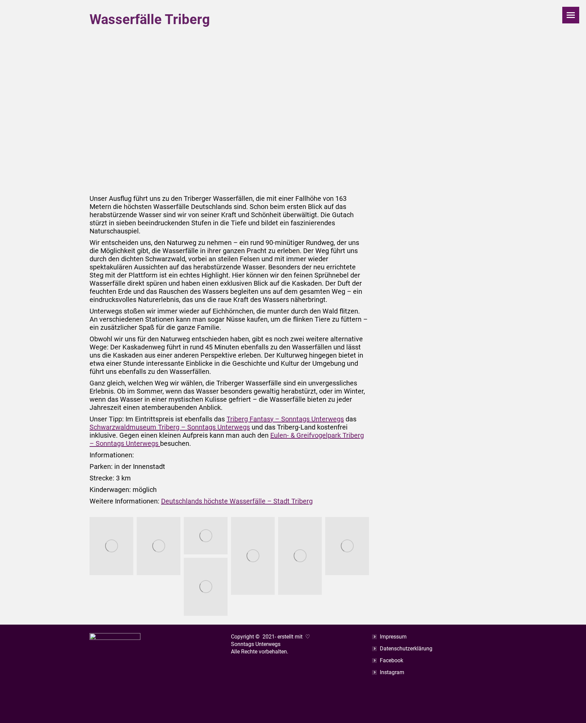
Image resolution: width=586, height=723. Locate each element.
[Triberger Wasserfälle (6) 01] (206, 587)
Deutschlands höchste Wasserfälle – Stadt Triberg (237, 501)
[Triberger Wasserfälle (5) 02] (347, 546)
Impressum (393, 636)
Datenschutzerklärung (406, 648)
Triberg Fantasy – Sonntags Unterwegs (285, 419)
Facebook (391, 660)
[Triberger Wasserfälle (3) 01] (253, 556)
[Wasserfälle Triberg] (111, 546)
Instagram (392, 672)
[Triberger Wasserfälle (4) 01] (300, 556)
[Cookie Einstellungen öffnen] (15, 714)
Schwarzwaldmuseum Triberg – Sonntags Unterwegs (170, 427)
